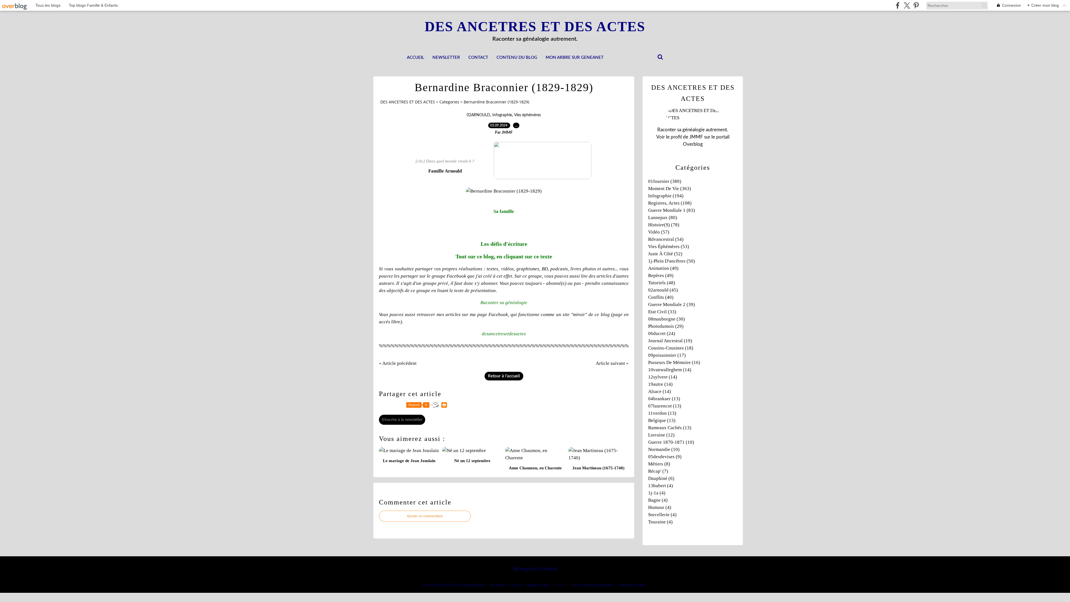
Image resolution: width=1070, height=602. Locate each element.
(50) (671, 261)
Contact (478, 57)
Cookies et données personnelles (592, 585)
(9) (665, 456)
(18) (670, 348)
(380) (664, 181)
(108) (670, 203)
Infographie (502, 115)
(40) (660, 297)
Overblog (547, 568)
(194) (666, 195)
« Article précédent (398, 363)
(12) (661, 435)
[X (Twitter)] (906, 5)
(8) (659, 464)
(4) (660, 485)
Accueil (415, 57)
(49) (663, 268)
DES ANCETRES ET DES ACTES (535, 26)
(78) (663, 224)
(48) (661, 282)
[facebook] (897, 5)
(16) (674, 362)
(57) (658, 232)
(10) (671, 442)
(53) (668, 246)
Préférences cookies (633, 585)
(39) (671, 304)
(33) (662, 311)
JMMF (696, 137)
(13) (664, 398)
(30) (666, 319)
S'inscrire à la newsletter (402, 420)
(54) (666, 239)
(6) (661, 478)
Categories (449, 102)
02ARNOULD (478, 115)
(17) (667, 355)
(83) (671, 210)
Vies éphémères (527, 115)
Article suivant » (612, 363)
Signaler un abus (538, 585)
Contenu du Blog (517, 57)
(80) (662, 217)
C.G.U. (560, 585)
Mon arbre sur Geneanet (575, 57)
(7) (658, 471)
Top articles (497, 585)
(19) (670, 340)
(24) (661, 333)
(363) (669, 188)
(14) (669, 369)
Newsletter (446, 57)
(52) (665, 253)
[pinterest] (916, 5)
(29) (666, 326)
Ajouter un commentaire (425, 516)
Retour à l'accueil (504, 376)
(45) (663, 290)
